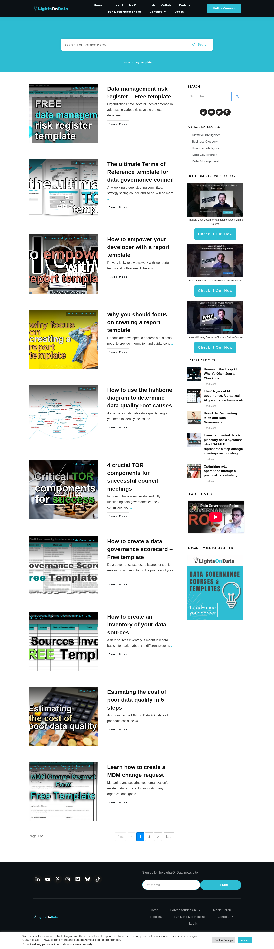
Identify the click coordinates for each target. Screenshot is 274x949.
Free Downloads (84, 238)
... (126, 115)
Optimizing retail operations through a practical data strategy (220, 471)
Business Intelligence (58, 238)
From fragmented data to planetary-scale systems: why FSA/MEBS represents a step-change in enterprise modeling (223, 444)
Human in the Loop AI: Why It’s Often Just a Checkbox (221, 374)
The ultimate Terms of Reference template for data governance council (140, 172)
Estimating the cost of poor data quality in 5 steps (136, 700)
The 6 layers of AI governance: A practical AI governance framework (223, 396)
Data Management (205, 161)
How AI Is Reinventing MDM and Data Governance (220, 418)
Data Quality (87, 389)
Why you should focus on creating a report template (137, 322)
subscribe (221, 885)
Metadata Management (62, 768)
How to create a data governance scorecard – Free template (140, 549)
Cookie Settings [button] (224, 940)
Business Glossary (205, 141)
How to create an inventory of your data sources (136, 624)
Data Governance (84, 87)
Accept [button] (245, 940)
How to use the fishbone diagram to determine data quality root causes (139, 398)
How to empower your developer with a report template (138, 247)
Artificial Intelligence (206, 135)
